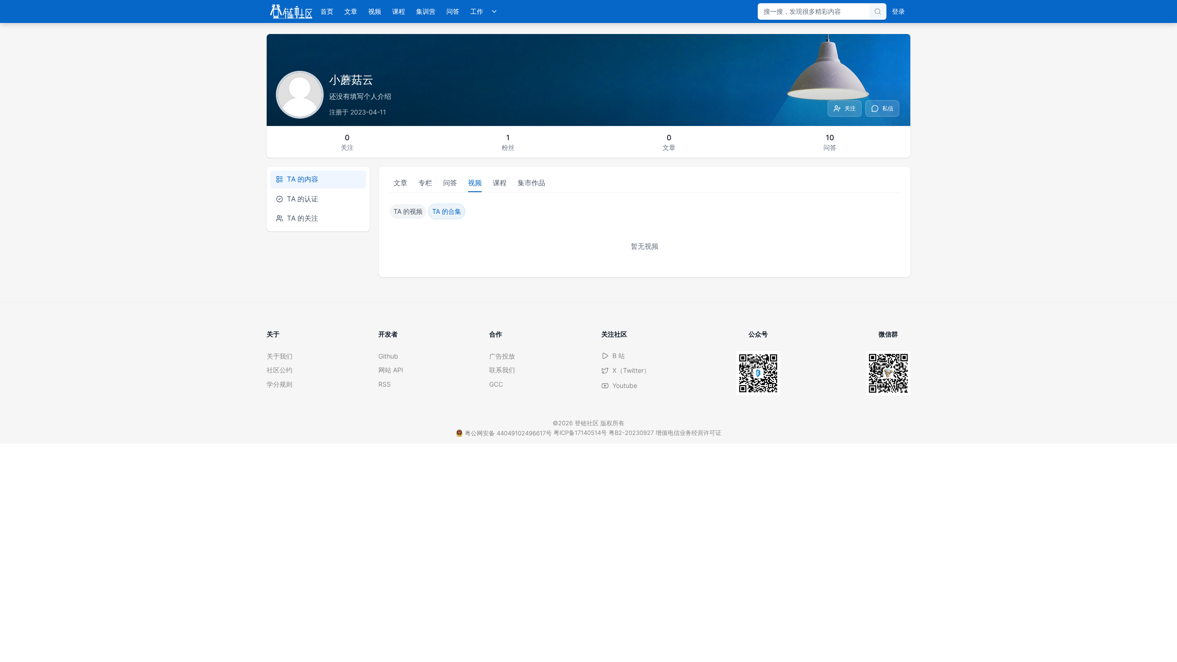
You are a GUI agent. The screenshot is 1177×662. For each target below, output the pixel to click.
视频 (374, 11)
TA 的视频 (408, 211)
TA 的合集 (446, 211)
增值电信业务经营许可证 (688, 432)
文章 (350, 11)
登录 (898, 11)
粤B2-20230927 (631, 432)
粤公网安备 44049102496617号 (508, 433)
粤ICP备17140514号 (580, 432)
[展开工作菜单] (494, 11)
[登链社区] (291, 11)
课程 (398, 11)
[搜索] (877, 11)
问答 (452, 11)
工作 (476, 11)
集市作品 (531, 182)
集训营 (425, 11)
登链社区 (587, 423)
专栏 (425, 182)
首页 (326, 11)
